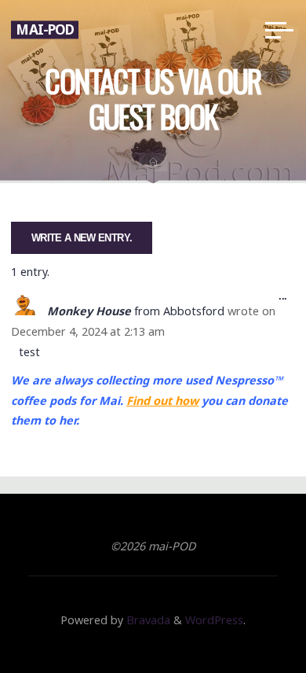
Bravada (146, 619)
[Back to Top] (244, 611)
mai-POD (45, 29)
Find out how (162, 400)
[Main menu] (279, 30)
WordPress (214, 619)
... (287, 299)
